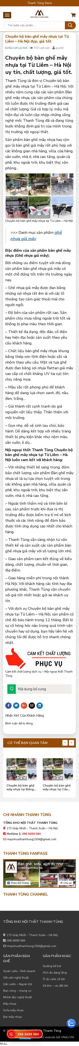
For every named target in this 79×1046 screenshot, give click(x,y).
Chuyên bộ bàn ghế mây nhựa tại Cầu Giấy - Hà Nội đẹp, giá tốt (57, 787)
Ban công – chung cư (17, 991)
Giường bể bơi (52, 966)
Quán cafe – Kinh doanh (19, 971)
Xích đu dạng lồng (55, 973)
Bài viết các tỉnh (18, 48)
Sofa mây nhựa (13, 1010)
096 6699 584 (16, 941)
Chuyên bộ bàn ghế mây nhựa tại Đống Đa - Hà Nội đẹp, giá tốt (21, 787)
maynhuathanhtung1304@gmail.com (31, 839)
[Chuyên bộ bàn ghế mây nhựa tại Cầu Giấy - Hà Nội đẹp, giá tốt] (58, 768)
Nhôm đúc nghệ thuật (17, 997)
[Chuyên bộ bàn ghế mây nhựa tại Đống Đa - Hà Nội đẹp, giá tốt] (22, 768)
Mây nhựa (9, 1004)
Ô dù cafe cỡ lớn (54, 979)
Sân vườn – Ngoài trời (17, 984)
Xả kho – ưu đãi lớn (55, 986)
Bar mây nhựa (12, 1017)
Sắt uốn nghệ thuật (16, 978)
